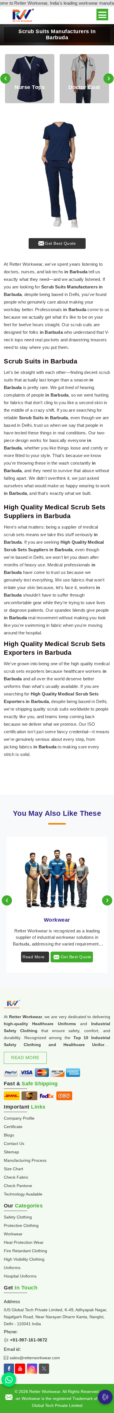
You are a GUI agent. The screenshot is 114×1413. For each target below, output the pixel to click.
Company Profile (19, 1118)
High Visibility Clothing (24, 1259)
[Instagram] (32, 1369)
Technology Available (23, 1194)
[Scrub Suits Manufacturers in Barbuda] (57, 175)
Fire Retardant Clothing (25, 1250)
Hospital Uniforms (20, 1276)
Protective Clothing (21, 1225)
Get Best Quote (60, 243)
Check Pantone (18, 1185)
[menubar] (102, 14)
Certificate (13, 1126)
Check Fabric (16, 1177)
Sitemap (11, 1152)
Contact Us (14, 1143)
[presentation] (5, 79)
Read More (34, 957)
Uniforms (12, 1267)
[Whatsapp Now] (8, 1379)
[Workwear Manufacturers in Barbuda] (57, 873)
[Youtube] (20, 1369)
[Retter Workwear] (22, 15)
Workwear (57, 920)
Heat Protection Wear (24, 1242)
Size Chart (13, 1168)
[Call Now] (105, 1397)
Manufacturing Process (25, 1160)
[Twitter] (44, 1369)
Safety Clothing (18, 1217)
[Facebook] (9, 1369)
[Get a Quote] (8, 1397)
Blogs (9, 1135)
